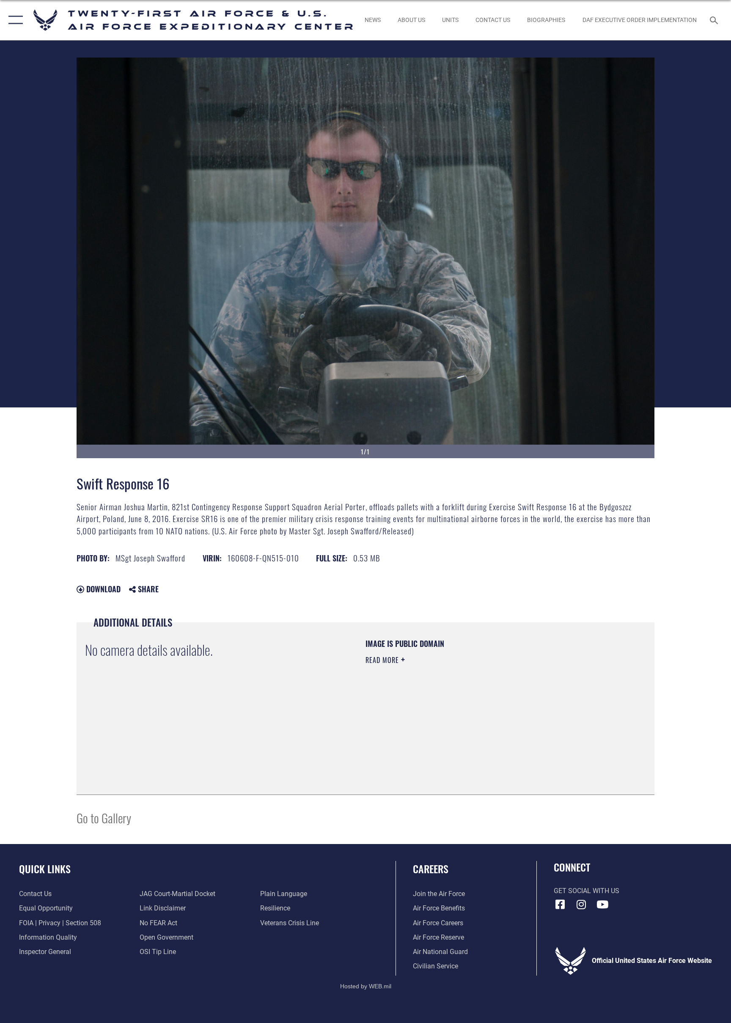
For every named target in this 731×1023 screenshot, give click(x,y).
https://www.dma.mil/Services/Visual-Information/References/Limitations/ (465, 714)
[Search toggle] (715, 20)
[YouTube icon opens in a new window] (602, 904)
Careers (430, 868)
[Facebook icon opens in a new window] (560, 904)
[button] (13, 20)
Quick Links (45, 868)
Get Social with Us (586, 891)
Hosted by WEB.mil (365, 986)
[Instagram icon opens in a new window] (581, 904)
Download (102, 588)
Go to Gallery (104, 817)
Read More (383, 660)
